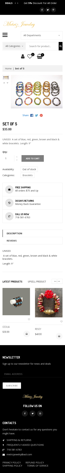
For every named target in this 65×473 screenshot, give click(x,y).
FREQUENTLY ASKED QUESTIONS (25, 444)
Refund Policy (35, 462)
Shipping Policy (12, 465)
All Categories (13, 46)
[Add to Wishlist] (29, 319)
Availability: (8, 169)
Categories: (8, 175)
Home (8, 68)
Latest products (12, 281)
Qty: (5, 151)
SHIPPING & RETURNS (19, 440)
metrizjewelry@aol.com (19, 454)
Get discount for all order (40, 3)
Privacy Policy (11, 462)
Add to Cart (33, 158)
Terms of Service (37, 465)
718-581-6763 (14, 449)
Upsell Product (37, 281)
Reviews (12, 240)
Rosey (38, 329)
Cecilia (6, 326)
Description (14, 233)
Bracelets (27, 175)
